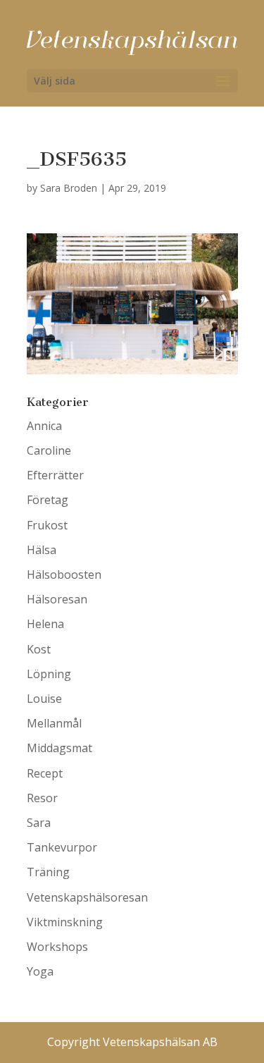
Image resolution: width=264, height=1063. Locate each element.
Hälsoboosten (64, 574)
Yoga (40, 971)
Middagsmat (59, 748)
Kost (39, 649)
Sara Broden (68, 188)
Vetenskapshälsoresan (87, 897)
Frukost (47, 525)
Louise (44, 698)
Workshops (57, 946)
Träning (48, 872)
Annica (44, 426)
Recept (45, 773)
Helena (45, 624)
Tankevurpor (62, 847)
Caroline (49, 450)
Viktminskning (65, 922)
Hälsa (41, 550)
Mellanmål (54, 723)
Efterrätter (55, 475)
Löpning (49, 674)
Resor (42, 798)
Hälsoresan (57, 599)
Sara (39, 822)
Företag (47, 500)
